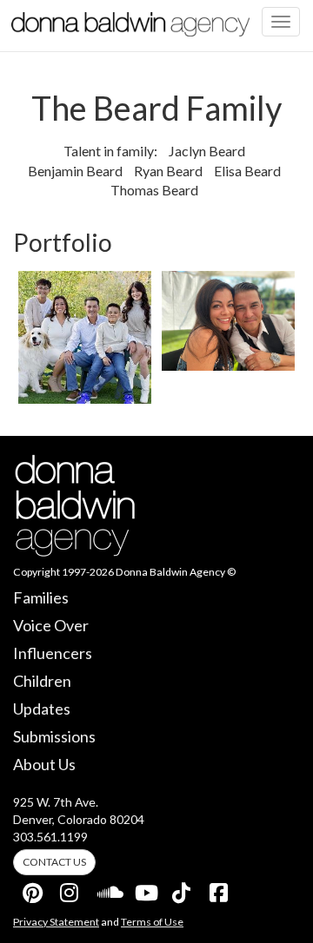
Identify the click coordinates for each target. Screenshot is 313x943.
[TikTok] (182, 889)
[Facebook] (220, 889)
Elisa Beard (247, 170)
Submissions (54, 736)
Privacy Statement (56, 921)
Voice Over (51, 625)
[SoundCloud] (107, 889)
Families (41, 597)
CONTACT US (54, 861)
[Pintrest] (33, 889)
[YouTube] (145, 889)
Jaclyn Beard (207, 150)
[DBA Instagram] (70, 889)
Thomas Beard (154, 189)
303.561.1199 (50, 836)
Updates (41, 708)
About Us (44, 764)
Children (42, 680)
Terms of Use (152, 921)
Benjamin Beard (75, 170)
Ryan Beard (168, 170)
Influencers (52, 653)
